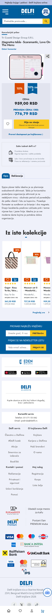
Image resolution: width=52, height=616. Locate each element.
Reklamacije (14, 473)
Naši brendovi (37, 446)
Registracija (37, 473)
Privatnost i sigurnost (14, 481)
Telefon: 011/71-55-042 (26, 417)
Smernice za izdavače (14, 454)
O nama (38, 452)
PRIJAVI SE (38, 347)
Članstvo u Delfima (14, 435)
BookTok (14, 461)
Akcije (14, 446)
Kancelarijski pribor (10, 32)
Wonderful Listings (28, 294)
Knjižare (37, 435)
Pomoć (14, 494)
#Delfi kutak (14, 440)
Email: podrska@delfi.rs (26, 420)
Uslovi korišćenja (14, 488)
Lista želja (38, 485)
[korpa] (15, 280)
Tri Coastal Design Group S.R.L (18, 37)
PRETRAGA (38, 333)
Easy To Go (10, 294)
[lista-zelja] (8, 280)
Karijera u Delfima (37, 440)
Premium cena (22, 109)
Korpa (38, 479)
